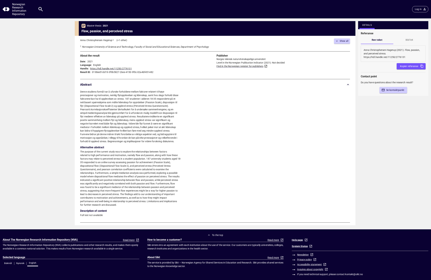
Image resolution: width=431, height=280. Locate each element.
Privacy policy (304, 259)
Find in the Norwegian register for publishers (240, 66)
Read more (128, 240)
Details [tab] (367, 25)
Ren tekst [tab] (377, 40)
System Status (300, 246)
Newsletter (303, 254)
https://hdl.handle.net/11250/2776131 (111, 68)
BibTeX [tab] (409, 40)
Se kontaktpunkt (395, 90)
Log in (418, 9)
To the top (217, 235)
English (32, 263)
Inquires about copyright (310, 269)
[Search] (40, 9)
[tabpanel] (393, 53)
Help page (297, 240)
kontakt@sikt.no (354, 274)
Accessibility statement (309, 264)
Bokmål (8, 263)
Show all (344, 41)
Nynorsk (20, 263)
